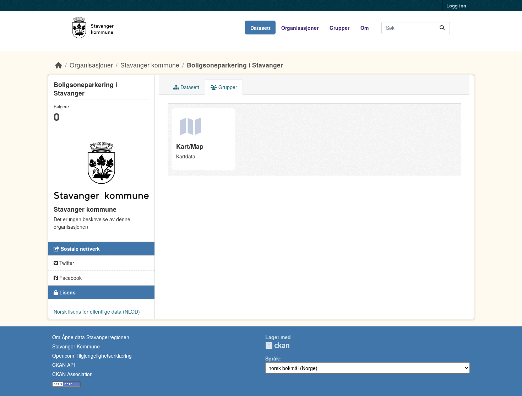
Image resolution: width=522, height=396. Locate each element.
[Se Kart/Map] (203, 139)
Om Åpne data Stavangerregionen (90, 337)
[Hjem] (58, 64)
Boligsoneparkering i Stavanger (235, 64)
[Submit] (442, 28)
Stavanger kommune (149, 64)
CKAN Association (72, 374)
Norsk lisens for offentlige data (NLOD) (97, 311)
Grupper (339, 27)
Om (364, 27)
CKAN (277, 345)
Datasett (260, 27)
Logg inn (456, 5)
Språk (272, 358)
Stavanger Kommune (76, 346)
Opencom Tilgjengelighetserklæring (92, 355)
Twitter (66, 262)
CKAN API (63, 364)
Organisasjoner (300, 27)
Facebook (70, 277)
